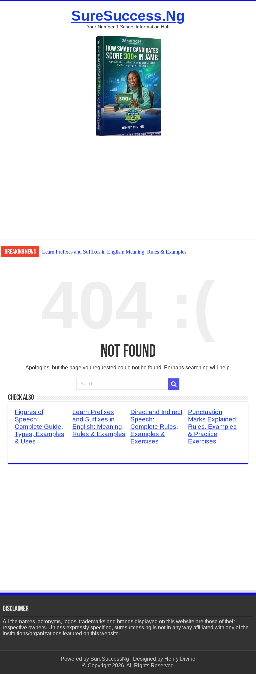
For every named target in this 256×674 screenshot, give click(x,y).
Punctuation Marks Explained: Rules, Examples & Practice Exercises (213, 426)
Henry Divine (179, 659)
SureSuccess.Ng (128, 16)
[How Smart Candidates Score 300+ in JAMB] (128, 85)
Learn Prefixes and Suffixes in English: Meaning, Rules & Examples (114, 252)
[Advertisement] (128, 193)
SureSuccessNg (109, 659)
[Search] (173, 384)
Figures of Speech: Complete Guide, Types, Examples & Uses (39, 426)
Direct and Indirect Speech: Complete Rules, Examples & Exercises (156, 426)
